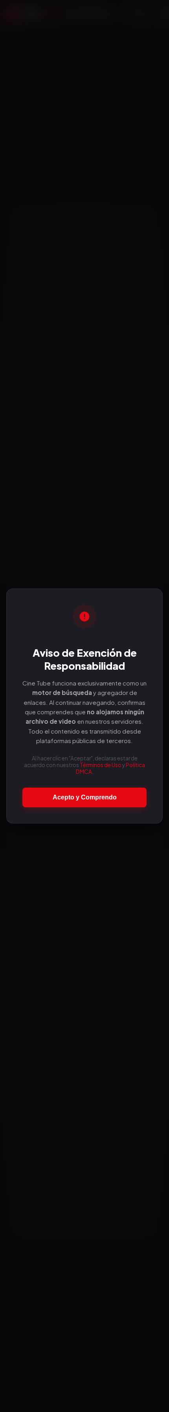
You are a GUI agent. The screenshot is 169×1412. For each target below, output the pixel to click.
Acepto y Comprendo (85, 797)
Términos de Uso (100, 765)
